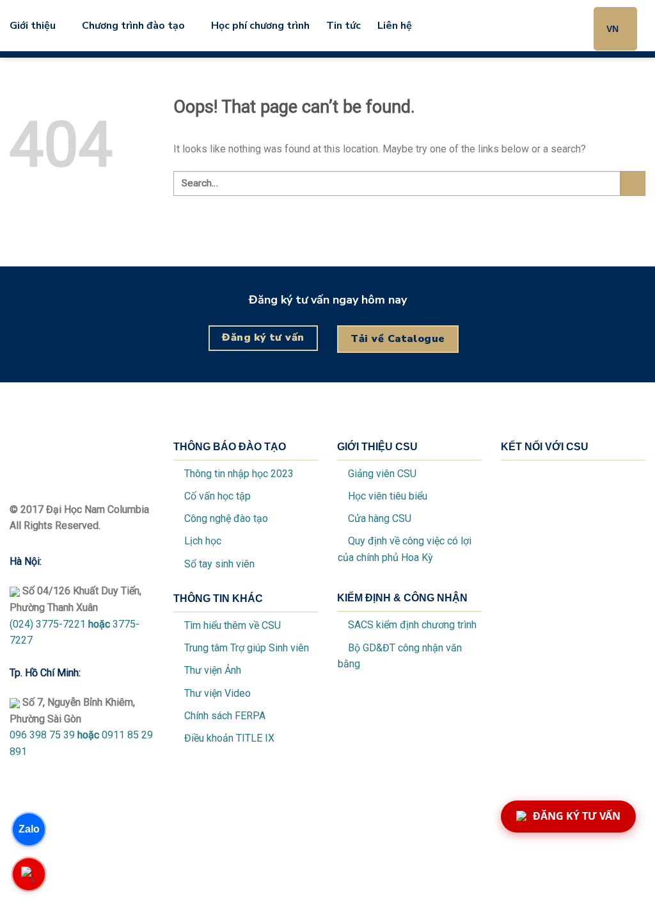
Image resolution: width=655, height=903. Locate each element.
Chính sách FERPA (224, 716)
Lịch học (202, 541)
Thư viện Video (217, 693)
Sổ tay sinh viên (219, 564)
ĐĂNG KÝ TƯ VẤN (576, 816)
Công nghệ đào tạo (226, 518)
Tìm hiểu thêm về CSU (232, 625)
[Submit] (632, 183)
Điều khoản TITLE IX (229, 738)
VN (612, 29)
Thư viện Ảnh (211, 670)
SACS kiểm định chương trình (412, 625)
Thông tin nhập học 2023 (239, 474)
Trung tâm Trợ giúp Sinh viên (246, 648)
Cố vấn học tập (217, 496)
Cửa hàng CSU (379, 518)
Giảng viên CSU (382, 474)
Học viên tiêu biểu (387, 496)
